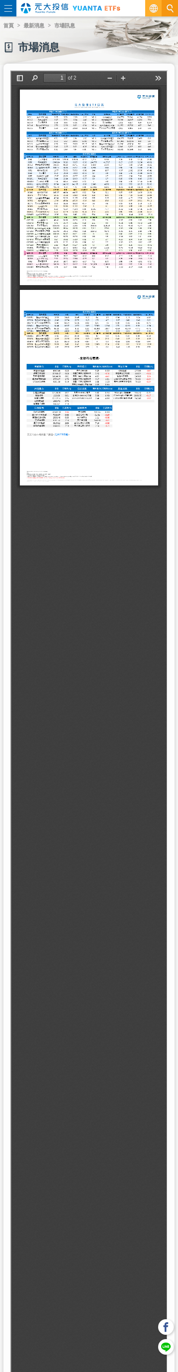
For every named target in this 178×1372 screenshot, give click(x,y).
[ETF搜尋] (170, 8)
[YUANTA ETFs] (96, 8)
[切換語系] (153, 8)
